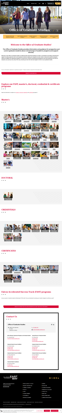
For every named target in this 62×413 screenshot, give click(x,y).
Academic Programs (46, 387)
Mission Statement (27, 397)
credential (25, 92)
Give (39, 3)
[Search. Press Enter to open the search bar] (45, 3)
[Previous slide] (50, 31)
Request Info (34, 3)
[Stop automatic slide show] (47, 31)
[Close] (60, 411)
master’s (17, 92)
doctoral (21, 92)
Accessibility (26, 395)
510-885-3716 (35, 327)
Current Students (27, 387)
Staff (24, 391)
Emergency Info (13, 402)
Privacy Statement (6, 402)
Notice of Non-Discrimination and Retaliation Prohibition (14, 404)
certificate (31, 92)
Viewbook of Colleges (47, 389)
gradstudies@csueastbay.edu (39, 329)
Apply (28, 3)
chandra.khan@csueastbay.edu (13, 338)
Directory (44, 393)
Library (43, 383)
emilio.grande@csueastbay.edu (13, 350)
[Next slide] (57, 31)
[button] (43, 4)
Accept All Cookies (54, 410)
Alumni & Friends (26, 393)
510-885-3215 (34, 348)
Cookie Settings (28, 404)
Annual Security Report (21, 402)
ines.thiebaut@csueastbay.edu (38, 358)
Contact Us (44, 391)
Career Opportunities (46, 397)
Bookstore (44, 385)
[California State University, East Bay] (10, 377)
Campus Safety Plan (30, 402)
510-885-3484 (10, 357)
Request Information (27, 385)
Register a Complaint (39, 402)
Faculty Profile (35, 338)
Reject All (47, 410)
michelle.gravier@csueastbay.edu (38, 350)
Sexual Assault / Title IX (28, 383)
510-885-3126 (34, 357)
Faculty (24, 389)
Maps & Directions (46, 395)
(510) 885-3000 (6, 386)
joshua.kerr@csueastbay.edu (37, 341)
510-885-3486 (10, 348)
